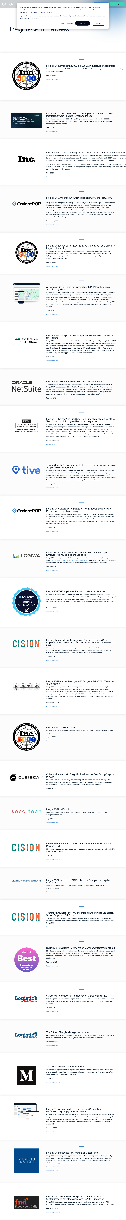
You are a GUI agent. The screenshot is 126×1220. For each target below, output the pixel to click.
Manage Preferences (67, 23)
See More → (50, 444)
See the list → (51, 741)
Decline (98, 23)
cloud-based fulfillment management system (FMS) (70, 560)
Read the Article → (53, 132)
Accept (82, 23)
